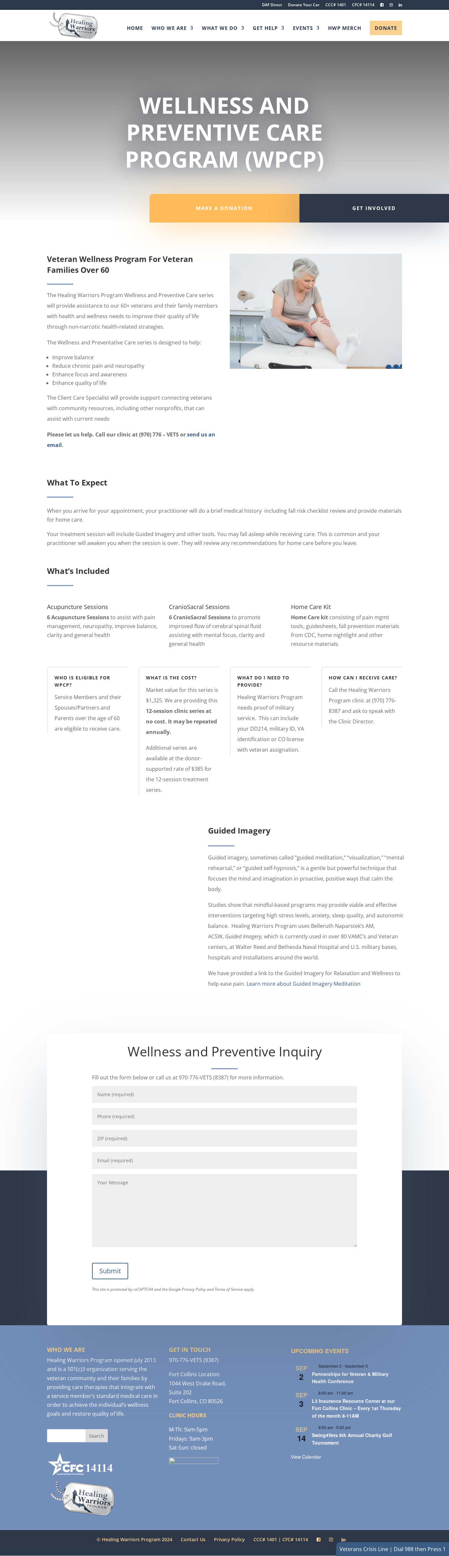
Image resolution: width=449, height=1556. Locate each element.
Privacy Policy (194, 1289)
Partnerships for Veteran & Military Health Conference (350, 1378)
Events (303, 28)
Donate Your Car (303, 5)
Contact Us (193, 1539)
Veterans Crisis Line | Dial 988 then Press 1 (393, 1549)
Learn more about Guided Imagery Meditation (304, 983)
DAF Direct (272, 5)
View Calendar (306, 1456)
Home (135, 28)
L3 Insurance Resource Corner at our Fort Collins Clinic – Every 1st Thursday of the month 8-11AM (356, 1408)
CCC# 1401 (335, 5)
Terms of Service (229, 1289)
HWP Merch (344, 28)
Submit (110, 1270)
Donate (386, 28)
